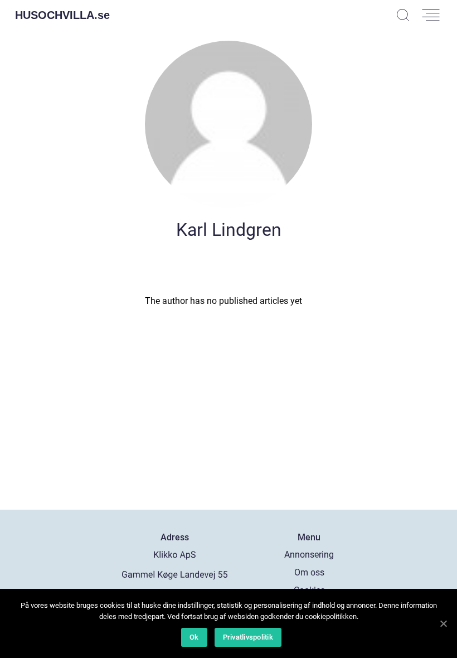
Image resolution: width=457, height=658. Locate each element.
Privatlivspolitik (248, 637)
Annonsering (309, 554)
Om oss (309, 572)
